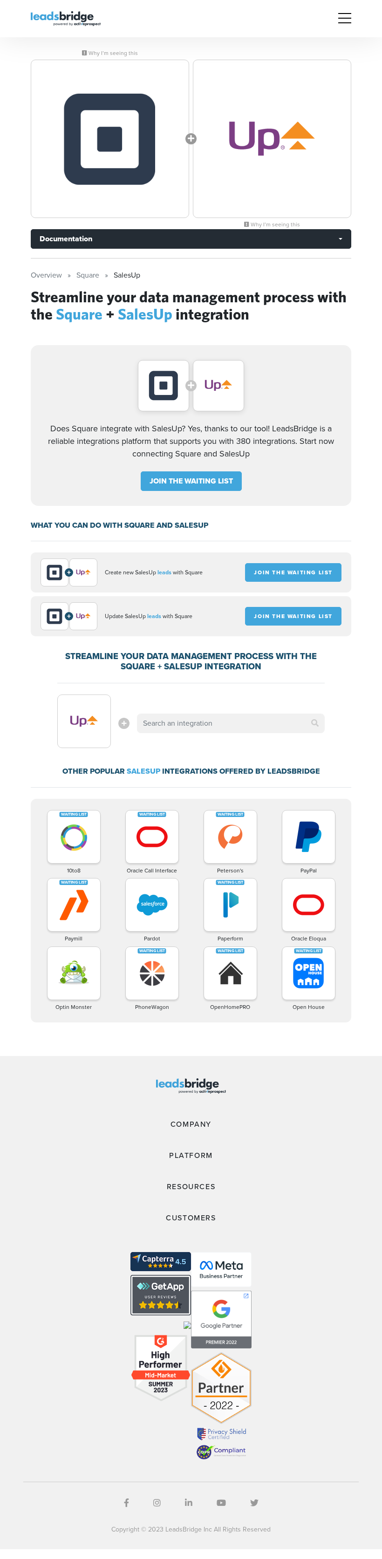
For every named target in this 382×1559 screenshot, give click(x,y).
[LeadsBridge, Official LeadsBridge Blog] (66, 18)
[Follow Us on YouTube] (221, 1503)
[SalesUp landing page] (272, 139)
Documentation (66, 238)
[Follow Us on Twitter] (254, 1503)
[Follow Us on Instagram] (157, 1503)
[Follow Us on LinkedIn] (188, 1503)
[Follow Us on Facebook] (126, 1503)
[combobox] (230, 723)
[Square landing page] (110, 139)
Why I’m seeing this (112, 53)
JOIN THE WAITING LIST (191, 481)
